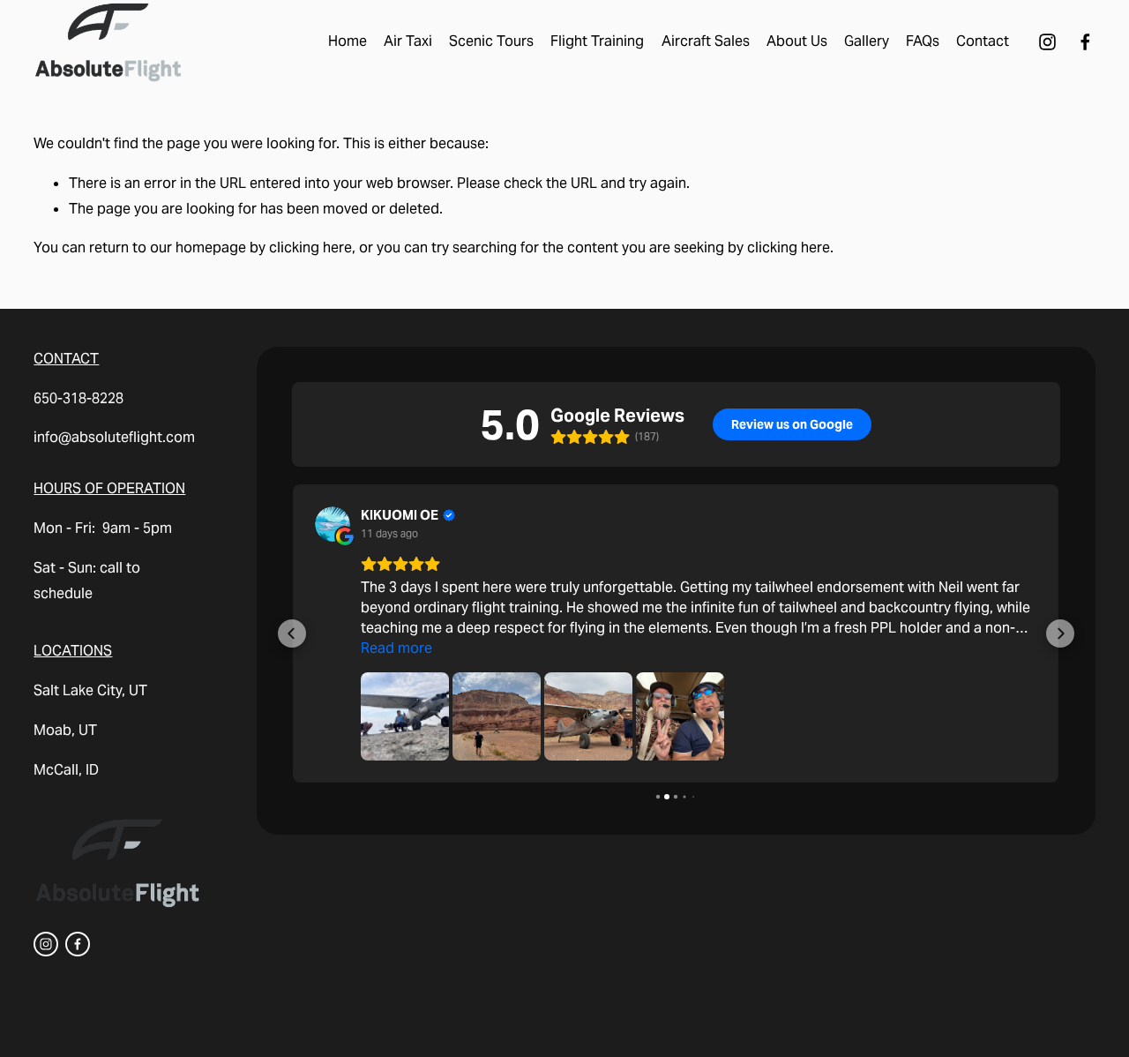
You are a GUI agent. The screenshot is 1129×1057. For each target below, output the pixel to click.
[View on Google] (332, 524)
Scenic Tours (491, 41)
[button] (292, 633)
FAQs (922, 41)
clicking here (310, 247)
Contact (982, 41)
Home (347, 41)
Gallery (866, 41)
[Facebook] (1085, 42)
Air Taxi (408, 41)
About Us (796, 41)
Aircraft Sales (706, 41)
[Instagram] (1047, 42)
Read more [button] (396, 648)
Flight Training (597, 41)
